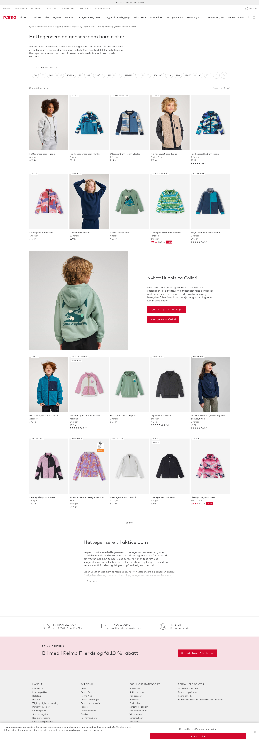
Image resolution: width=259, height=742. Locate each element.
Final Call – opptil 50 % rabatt (129, 3)
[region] (121, 75)
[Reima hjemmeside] (10, 17)
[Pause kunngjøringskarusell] (252, 2)
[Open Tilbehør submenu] (74, 17)
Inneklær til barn (44, 26)
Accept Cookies (198, 736)
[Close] (255, 732)
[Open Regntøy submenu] (62, 17)
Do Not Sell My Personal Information (198, 729)
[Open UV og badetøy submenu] (183, 17)
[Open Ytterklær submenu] (42, 17)
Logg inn (253, 9)
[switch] (35, 75)
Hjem (31, 26)
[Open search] (248, 17)
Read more (92, 581)
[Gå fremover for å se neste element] (224, 75)
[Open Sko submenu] (49, 17)
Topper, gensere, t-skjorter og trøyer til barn (75, 26)
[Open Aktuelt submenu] (28, 17)
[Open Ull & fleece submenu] (146, 17)
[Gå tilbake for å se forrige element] (216, 75)
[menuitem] (56, 688)
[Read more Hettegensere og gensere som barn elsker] (129, 573)
